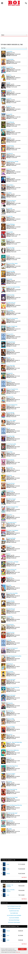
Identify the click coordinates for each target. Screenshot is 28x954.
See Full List (24, 877)
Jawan (7, 864)
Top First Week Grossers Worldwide (14, 915)
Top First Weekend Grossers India (14, 906)
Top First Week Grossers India (14, 908)
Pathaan (8, 873)
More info (18, 952)
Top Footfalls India (14, 913)
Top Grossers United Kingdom (14, 922)
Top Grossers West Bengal (14, 920)
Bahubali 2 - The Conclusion (9, 885)
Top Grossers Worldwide (14, 917)
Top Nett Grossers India (14, 910)
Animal (7, 869)
